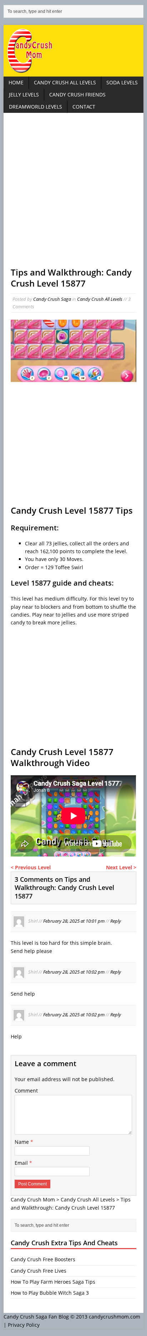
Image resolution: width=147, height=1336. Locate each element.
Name (22, 1141)
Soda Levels (122, 82)
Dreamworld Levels (35, 106)
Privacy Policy (24, 1324)
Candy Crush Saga (52, 299)
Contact (83, 106)
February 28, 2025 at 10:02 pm (74, 972)
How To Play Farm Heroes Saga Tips (53, 1281)
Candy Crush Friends (77, 94)
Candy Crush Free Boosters (43, 1259)
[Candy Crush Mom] (73, 51)
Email (22, 1162)
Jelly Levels (24, 94)
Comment (26, 1090)
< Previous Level (31, 867)
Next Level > (121, 867)
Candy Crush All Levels (65, 82)
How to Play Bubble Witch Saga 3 (50, 1292)
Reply (115, 921)
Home (16, 82)
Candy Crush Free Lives (38, 1270)
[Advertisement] (73, 193)
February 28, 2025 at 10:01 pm (74, 921)
